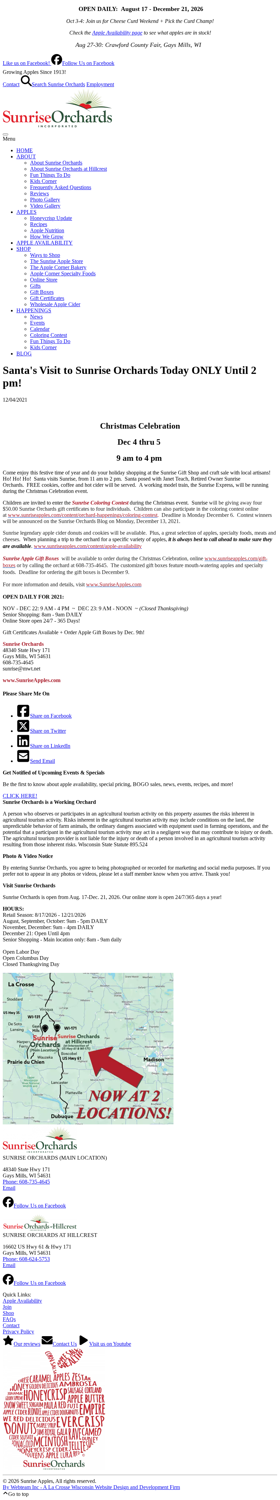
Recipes (38, 224)
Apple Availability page (117, 33)
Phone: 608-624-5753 (26, 1259)
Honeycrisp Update (51, 218)
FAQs (9, 1319)
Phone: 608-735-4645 (26, 1182)
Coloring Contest (48, 335)
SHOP (23, 249)
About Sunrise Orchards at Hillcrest (68, 169)
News (36, 316)
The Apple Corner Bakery (58, 267)
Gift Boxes (42, 292)
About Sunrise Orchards (56, 163)
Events (37, 323)
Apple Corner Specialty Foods (63, 273)
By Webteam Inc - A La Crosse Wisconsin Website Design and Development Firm (91, 1487)
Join (7, 1307)
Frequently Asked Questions (60, 187)
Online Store (43, 280)
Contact (11, 84)
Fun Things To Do (50, 175)
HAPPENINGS (33, 310)
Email (9, 1188)
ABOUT (26, 156)
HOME (24, 150)
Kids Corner (43, 181)
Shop (8, 1313)
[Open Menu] (5, 134)
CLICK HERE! (20, 796)
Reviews (39, 193)
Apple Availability (22, 1301)
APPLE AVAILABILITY (44, 243)
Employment (100, 84)
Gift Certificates (47, 298)
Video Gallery (45, 206)
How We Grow (47, 236)
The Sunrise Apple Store (56, 261)
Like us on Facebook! (58, 63)
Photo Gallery (45, 200)
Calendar (40, 329)
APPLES (26, 212)
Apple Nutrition (47, 230)
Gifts (35, 286)
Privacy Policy (18, 1331)
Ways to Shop (45, 255)
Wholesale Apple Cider (55, 304)
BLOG (24, 353)
